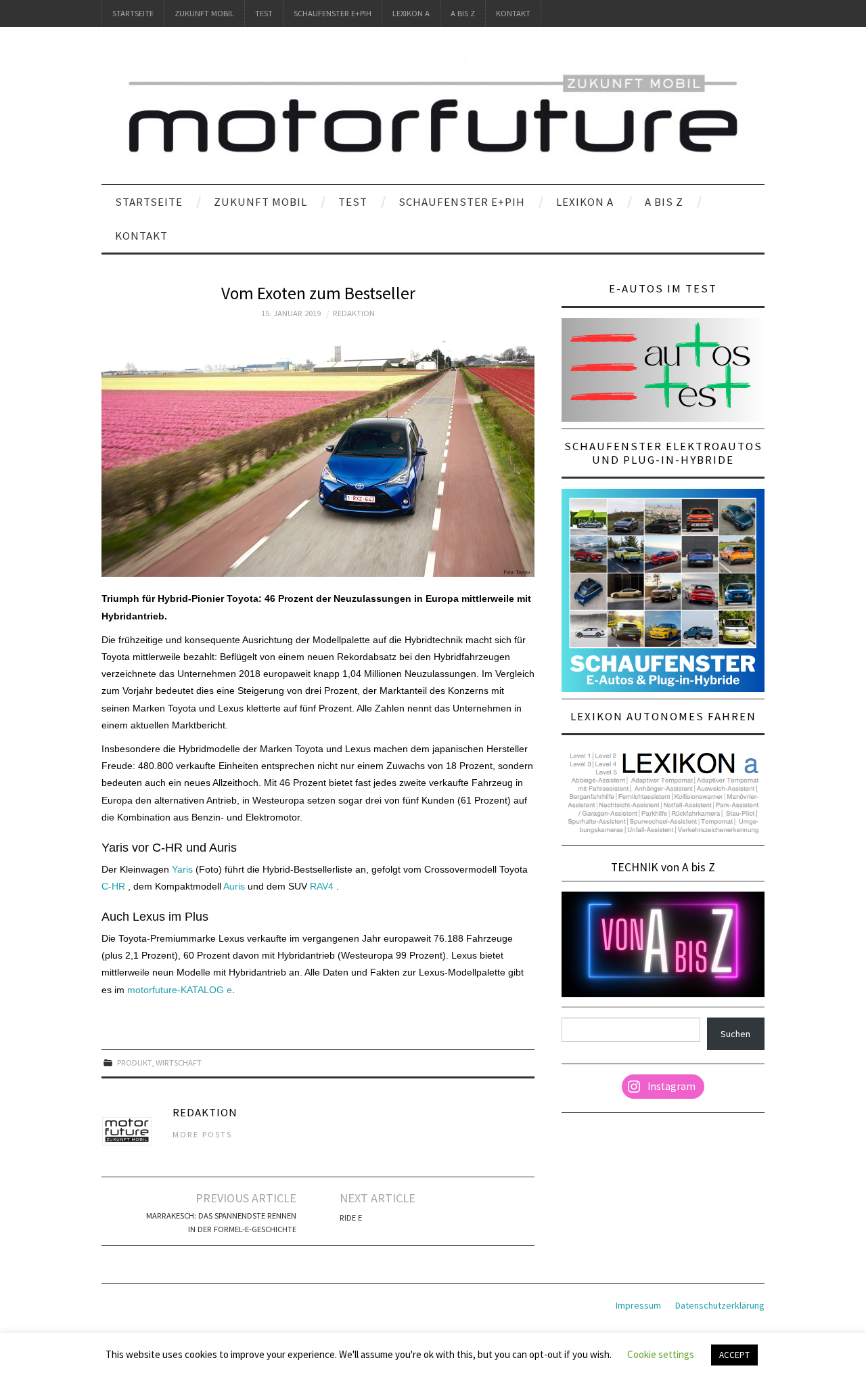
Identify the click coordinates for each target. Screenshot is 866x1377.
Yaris (182, 869)
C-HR (113, 886)
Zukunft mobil (204, 13)
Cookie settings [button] (660, 1354)
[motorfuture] (433, 112)
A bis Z (463, 13)
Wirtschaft (179, 1062)
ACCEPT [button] (734, 1355)
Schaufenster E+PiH (332, 13)
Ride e (351, 1217)
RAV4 (323, 886)
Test (264, 13)
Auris (234, 886)
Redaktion (354, 313)
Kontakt (513, 13)
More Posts (202, 1134)
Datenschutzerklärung (720, 1305)
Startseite (133, 13)
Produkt (134, 1062)
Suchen (735, 1034)
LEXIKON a (411, 13)
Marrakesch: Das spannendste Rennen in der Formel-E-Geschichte (221, 1222)
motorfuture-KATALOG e (179, 989)
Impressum (638, 1305)
